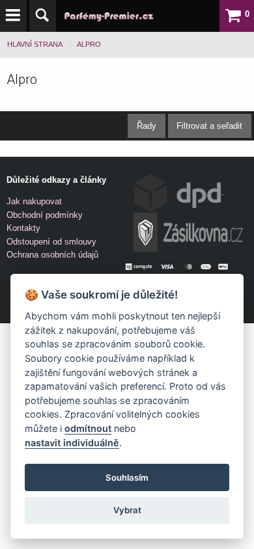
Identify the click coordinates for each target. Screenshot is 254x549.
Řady (146, 126)
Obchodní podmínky (45, 215)
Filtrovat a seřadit (209, 126)
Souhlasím (127, 477)
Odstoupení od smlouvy (51, 242)
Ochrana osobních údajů (52, 255)
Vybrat (127, 510)
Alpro (89, 44)
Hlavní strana (35, 44)
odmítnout (87, 428)
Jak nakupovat (34, 201)
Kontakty (23, 228)
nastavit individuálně (72, 442)
